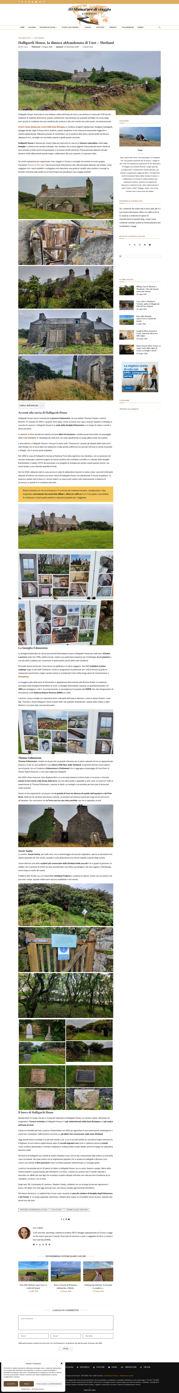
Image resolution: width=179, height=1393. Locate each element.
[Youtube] (32, 2)
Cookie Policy (25, 1389)
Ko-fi (84, 494)
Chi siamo (32, 27)
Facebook (62, 491)
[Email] (36, 2)
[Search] (159, 27)
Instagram (51, 491)
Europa (88, 27)
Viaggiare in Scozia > (48, 27)
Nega (26, 1384)
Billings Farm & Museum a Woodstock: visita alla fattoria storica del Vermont (147, 289)
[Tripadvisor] (40, 2)
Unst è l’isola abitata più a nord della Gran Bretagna (42, 127)
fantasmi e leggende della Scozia (33, 1210)
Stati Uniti (100, 27)
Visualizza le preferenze (48, 1384)
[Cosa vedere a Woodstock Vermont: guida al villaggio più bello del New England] (126, 305)
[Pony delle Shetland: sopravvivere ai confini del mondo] (126, 320)
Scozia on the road (36, 165)
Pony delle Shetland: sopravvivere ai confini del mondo (146, 318)
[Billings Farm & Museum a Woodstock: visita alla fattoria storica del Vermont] (126, 290)
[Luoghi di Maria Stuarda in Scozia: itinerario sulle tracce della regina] (126, 335)
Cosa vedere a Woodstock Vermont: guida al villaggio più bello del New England (148, 304)
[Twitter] (22, 2)
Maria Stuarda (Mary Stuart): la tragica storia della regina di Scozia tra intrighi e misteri (148, 348)
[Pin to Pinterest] (66, 1219)
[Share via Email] (69, 1219)
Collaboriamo (128, 27)
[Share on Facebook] (61, 1219)
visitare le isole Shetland (77, 1210)
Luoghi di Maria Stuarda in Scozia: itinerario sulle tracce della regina (147, 333)
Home (22, 27)
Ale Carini (24, 47)
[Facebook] (19, 2)
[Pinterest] (29, 2)
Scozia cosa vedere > (71, 27)
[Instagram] (26, 2)
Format (140, 27)
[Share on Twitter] (64, 1219)
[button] (61, 1363)
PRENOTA (113, 27)
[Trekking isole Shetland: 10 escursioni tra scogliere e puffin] (66, 1271)
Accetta (11, 1384)
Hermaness (23, 677)
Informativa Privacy (38, 1389)
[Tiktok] (44, 2)
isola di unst (57, 1210)
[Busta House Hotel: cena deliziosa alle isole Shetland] (98, 1271)
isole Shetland (29, 438)
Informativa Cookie (126, 1376)
